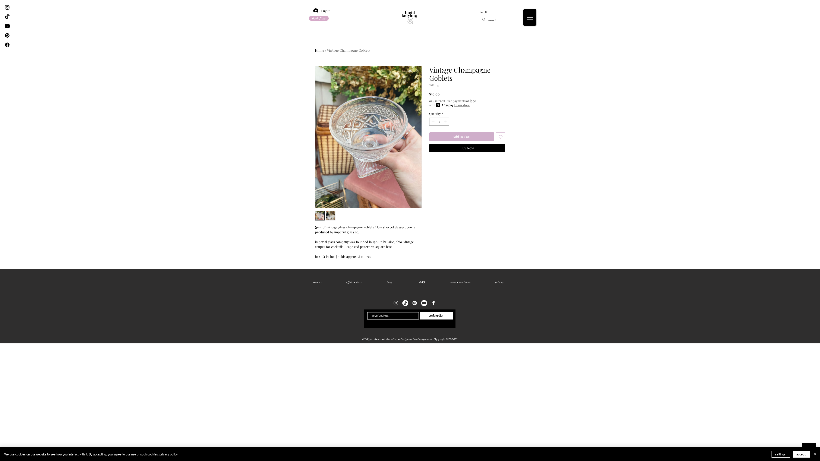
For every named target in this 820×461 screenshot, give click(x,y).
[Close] (814, 454)
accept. (801, 454)
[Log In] (313, 11)
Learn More (462, 105)
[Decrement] (432, 121)
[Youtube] (7, 26)
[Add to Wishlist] (500, 136)
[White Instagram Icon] (396, 303)
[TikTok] (7, 17)
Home (319, 50)
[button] (557, 11)
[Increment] (445, 121)
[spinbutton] (439, 121)
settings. (780, 454)
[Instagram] (7, 7)
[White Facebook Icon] (433, 303)
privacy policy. (169, 454)
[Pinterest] (7, 35)
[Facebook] (7, 45)
